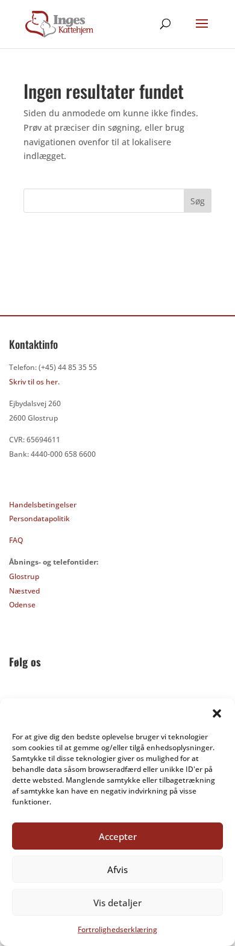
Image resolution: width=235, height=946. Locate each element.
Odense (22, 605)
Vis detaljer (117, 903)
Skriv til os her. (34, 382)
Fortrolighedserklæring (117, 929)
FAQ (16, 540)
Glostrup (24, 576)
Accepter (118, 836)
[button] (217, 713)
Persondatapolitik (39, 518)
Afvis (117, 869)
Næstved (24, 591)
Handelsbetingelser (43, 505)
